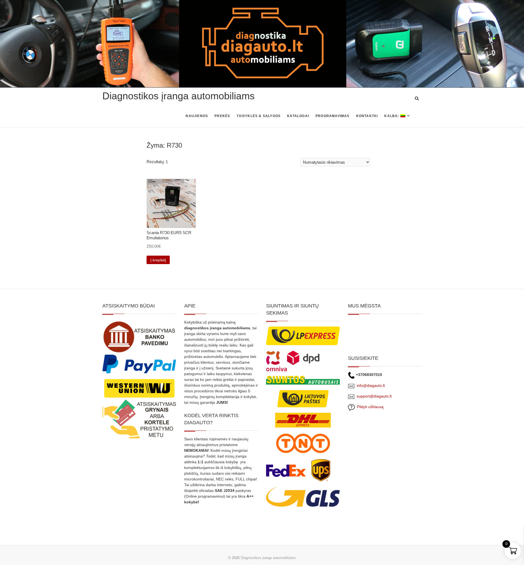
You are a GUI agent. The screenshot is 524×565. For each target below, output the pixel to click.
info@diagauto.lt (371, 385)
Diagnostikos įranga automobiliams (178, 95)
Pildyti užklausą (369, 407)
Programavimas (332, 116)
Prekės (222, 116)
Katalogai (298, 116)
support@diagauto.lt (374, 396)
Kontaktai (367, 116)
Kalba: (392, 116)
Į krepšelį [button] (158, 260)
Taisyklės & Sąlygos (259, 116)
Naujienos (197, 116)
